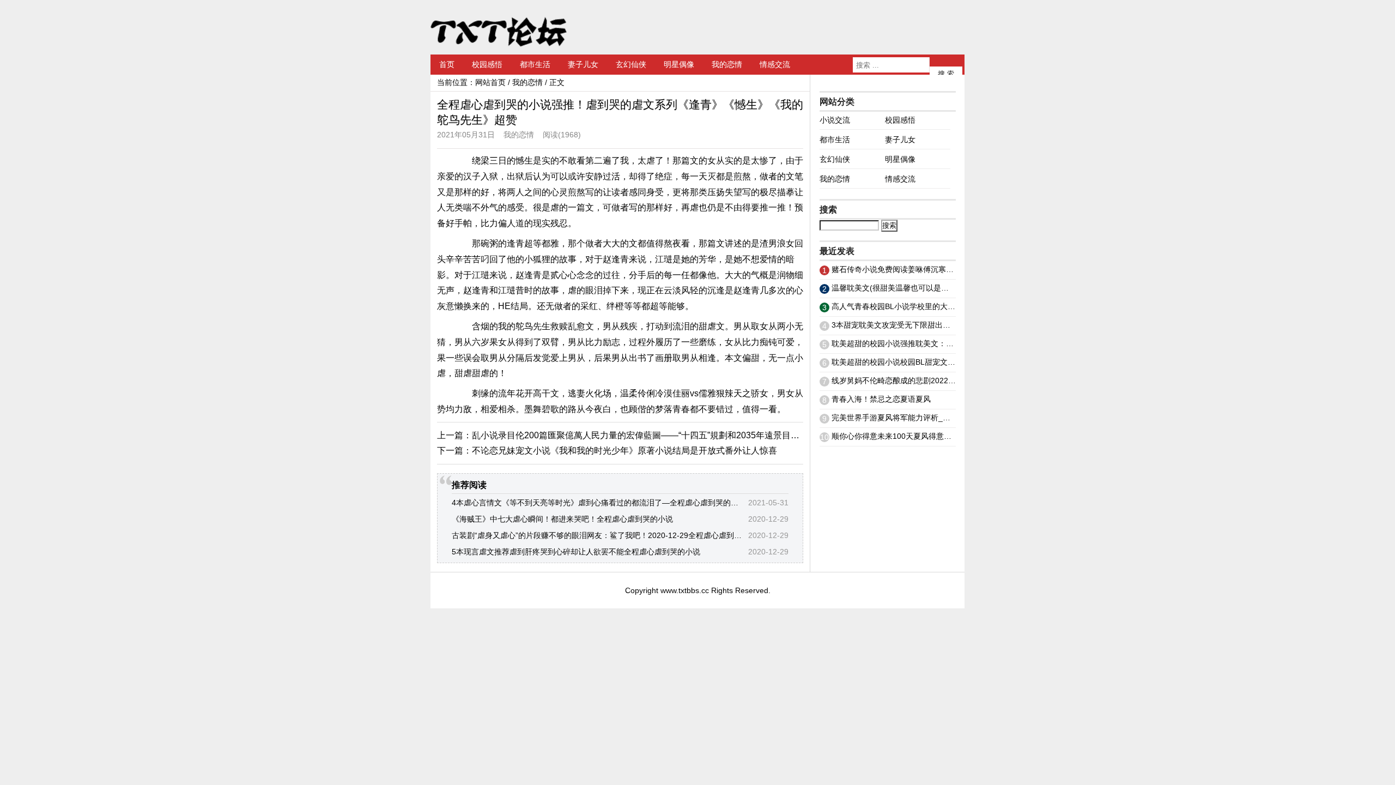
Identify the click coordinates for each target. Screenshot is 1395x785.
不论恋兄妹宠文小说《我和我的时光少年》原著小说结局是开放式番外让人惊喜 (624, 450)
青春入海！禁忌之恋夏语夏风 (881, 399)
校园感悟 (487, 64)
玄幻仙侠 (631, 64)
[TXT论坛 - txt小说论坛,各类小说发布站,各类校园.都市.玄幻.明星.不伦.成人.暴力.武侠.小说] (498, 27)
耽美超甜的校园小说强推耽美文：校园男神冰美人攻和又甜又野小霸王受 (954, 343)
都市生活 (535, 64)
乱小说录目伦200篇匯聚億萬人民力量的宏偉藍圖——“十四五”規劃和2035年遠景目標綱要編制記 (657, 435)
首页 (446, 64)
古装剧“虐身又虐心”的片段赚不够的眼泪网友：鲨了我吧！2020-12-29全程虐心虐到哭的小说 (608, 535)
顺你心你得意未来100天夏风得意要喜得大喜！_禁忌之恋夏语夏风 (943, 436)
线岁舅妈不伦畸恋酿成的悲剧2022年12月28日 (910, 380)
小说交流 (835, 120)
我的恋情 (727, 64)
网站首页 (490, 82)
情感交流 (775, 64)
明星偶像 (679, 64)
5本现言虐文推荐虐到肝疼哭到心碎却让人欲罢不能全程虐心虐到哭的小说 (576, 551)
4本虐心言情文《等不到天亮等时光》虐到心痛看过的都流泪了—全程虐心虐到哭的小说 (599, 502)
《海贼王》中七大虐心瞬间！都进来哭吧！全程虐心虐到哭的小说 (562, 519)
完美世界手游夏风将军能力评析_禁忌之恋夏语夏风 (918, 417)
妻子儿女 (583, 64)
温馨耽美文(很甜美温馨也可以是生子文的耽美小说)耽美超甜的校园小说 (952, 287)
